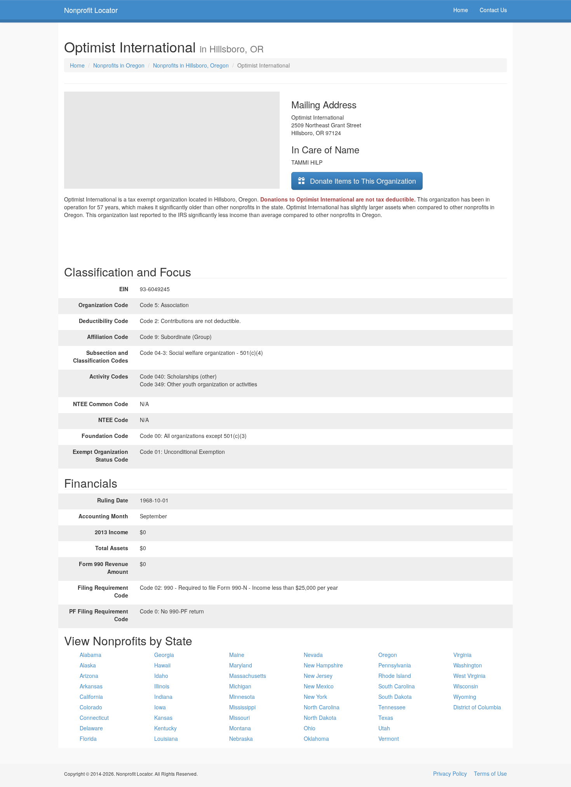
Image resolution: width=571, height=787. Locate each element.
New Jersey (318, 675)
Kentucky (165, 728)
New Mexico (319, 686)
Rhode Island (394, 675)
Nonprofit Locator (91, 10)
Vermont (388, 738)
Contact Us (493, 10)
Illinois (161, 686)
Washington (467, 665)
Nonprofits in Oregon (118, 65)
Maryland (240, 665)
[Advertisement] (285, 239)
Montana (240, 728)
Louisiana (166, 738)
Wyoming (464, 696)
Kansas (163, 717)
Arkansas (91, 686)
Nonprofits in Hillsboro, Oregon (191, 65)
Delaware (91, 728)
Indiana (163, 696)
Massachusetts (247, 675)
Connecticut (94, 717)
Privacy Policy (450, 773)
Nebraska (241, 738)
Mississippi (242, 707)
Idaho (161, 675)
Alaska (88, 665)
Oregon (387, 654)
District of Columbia (477, 707)
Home (460, 10)
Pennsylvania (394, 665)
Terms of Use (490, 773)
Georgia (164, 654)
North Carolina (321, 707)
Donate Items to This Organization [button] (362, 180)
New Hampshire (323, 665)
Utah (384, 728)
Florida (88, 738)
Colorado (91, 707)
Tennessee (392, 707)
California (91, 696)
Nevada (313, 654)
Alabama (90, 654)
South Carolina (396, 686)
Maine (236, 654)
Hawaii (162, 665)
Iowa (160, 707)
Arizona (89, 675)
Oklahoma (316, 738)
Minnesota (242, 696)
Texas (385, 717)
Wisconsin (465, 686)
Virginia (462, 654)
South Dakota (395, 696)
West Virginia (469, 675)
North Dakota (320, 717)
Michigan (240, 686)
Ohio (309, 728)
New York (315, 696)
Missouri (239, 717)
